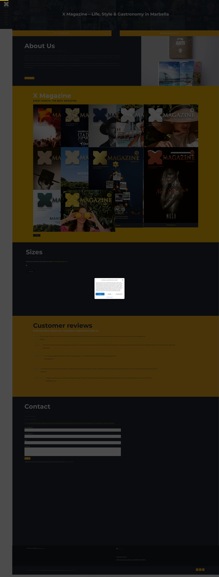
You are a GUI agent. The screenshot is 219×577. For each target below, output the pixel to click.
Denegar (109, 294)
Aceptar (100, 294)
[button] (122, 280)
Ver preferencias (119, 294)
